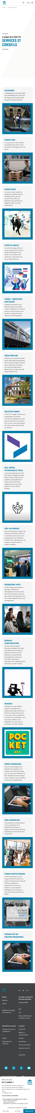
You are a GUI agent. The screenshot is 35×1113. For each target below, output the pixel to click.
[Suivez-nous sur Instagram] (14, 1068)
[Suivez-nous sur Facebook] (21, 1068)
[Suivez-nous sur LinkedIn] (6, 1068)
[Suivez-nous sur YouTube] (29, 1068)
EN (27, 990)
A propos (21, 1026)
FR (19, 990)
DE (23, 990)
